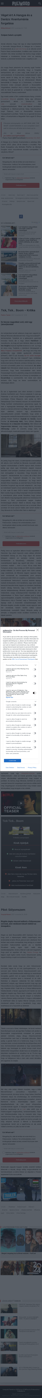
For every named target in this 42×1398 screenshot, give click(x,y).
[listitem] (21, 665)
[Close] (38, 630)
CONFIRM (12, 760)
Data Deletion (10, 767)
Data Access (21, 767)
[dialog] (21, 699)
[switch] (34, 669)
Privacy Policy (32, 767)
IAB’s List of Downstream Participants (23, 659)
